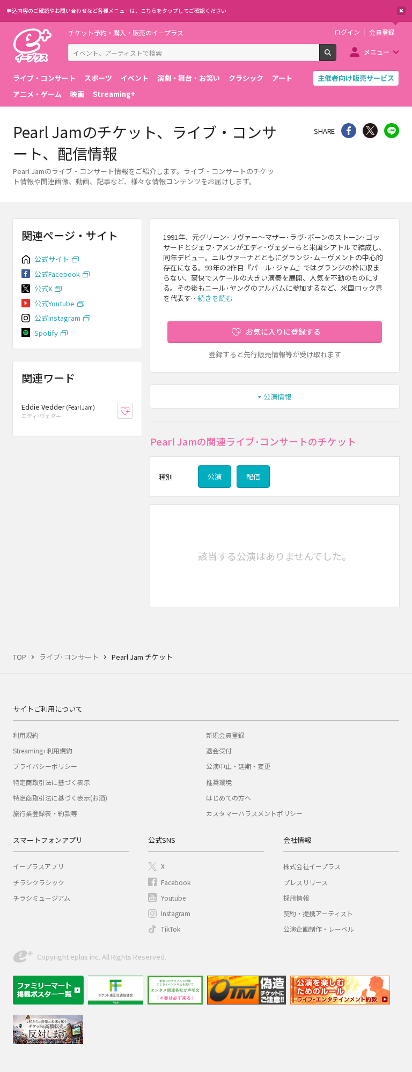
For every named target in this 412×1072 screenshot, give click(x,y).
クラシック (246, 78)
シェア (348, 130)
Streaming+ (114, 94)
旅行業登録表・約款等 (45, 813)
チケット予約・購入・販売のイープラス (125, 32)
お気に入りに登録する (283, 331)
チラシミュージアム (41, 897)
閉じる (401, 10)
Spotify (46, 333)
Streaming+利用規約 (42, 750)
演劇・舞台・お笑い (188, 78)
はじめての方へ (228, 797)
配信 (253, 476)
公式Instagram (57, 318)
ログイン (347, 32)
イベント (135, 78)
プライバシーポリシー (45, 766)
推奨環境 (219, 782)
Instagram (175, 913)
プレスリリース (305, 882)
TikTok (170, 928)
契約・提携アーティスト (318, 913)
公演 (215, 476)
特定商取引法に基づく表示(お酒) (60, 797)
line (391, 130)
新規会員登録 (225, 734)
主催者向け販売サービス (356, 78)
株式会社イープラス (312, 866)
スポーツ (98, 78)
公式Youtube (54, 303)
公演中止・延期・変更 (238, 766)
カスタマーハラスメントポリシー (254, 813)
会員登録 (382, 32)
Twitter (370, 130)
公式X (43, 288)
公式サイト (51, 259)
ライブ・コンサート (44, 78)
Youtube (173, 897)
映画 (77, 94)
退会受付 (219, 750)
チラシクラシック (38, 882)
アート (282, 78)
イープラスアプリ (38, 866)
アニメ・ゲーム (37, 94)
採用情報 (296, 897)
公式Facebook (57, 274)
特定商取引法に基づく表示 (51, 782)
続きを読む (215, 298)
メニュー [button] (376, 51)
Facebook (175, 882)
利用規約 (26, 734)
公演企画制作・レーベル (318, 928)
